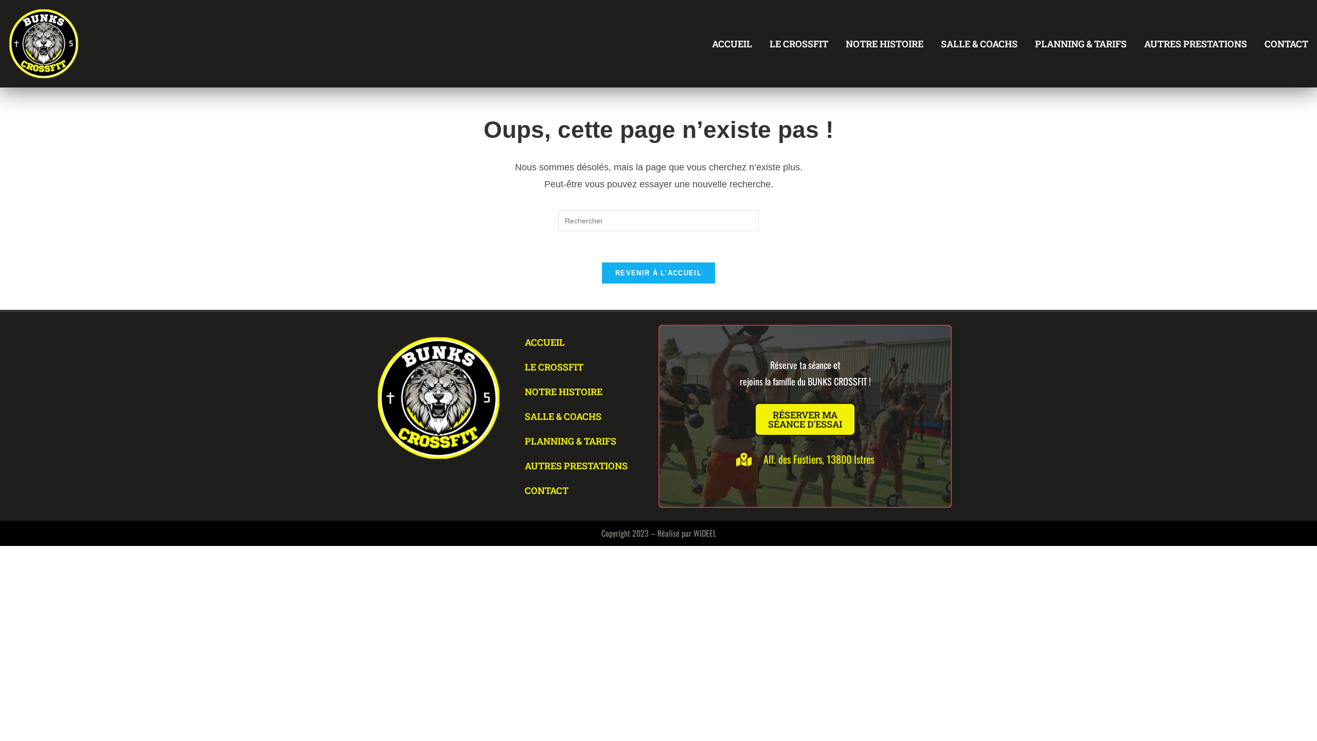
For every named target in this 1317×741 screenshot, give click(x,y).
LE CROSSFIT (799, 44)
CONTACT (1286, 44)
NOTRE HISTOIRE (884, 44)
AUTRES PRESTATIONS (1195, 44)
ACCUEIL (732, 44)
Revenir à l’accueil (658, 273)
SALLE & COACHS (979, 44)
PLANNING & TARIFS (1081, 44)
